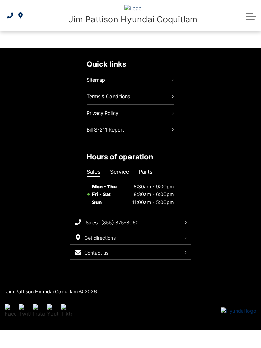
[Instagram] (39, 311)
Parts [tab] (145, 171)
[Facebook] (10, 311)
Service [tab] (119, 171)
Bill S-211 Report (105, 130)
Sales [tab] (93, 171)
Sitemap (96, 80)
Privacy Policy (102, 113)
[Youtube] (52, 311)
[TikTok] (66, 311)
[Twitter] (25, 311)
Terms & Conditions (108, 96)
